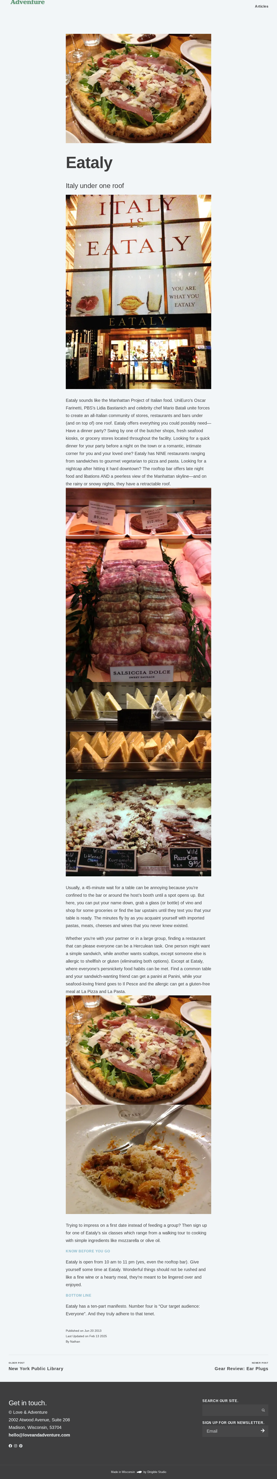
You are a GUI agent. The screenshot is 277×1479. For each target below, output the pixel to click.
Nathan (75, 1341)
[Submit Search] (263, 1410)
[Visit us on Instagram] (15, 1446)
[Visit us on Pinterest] (21, 1446)
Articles (261, 6)
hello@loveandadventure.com (39, 1435)
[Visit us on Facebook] (10, 1446)
